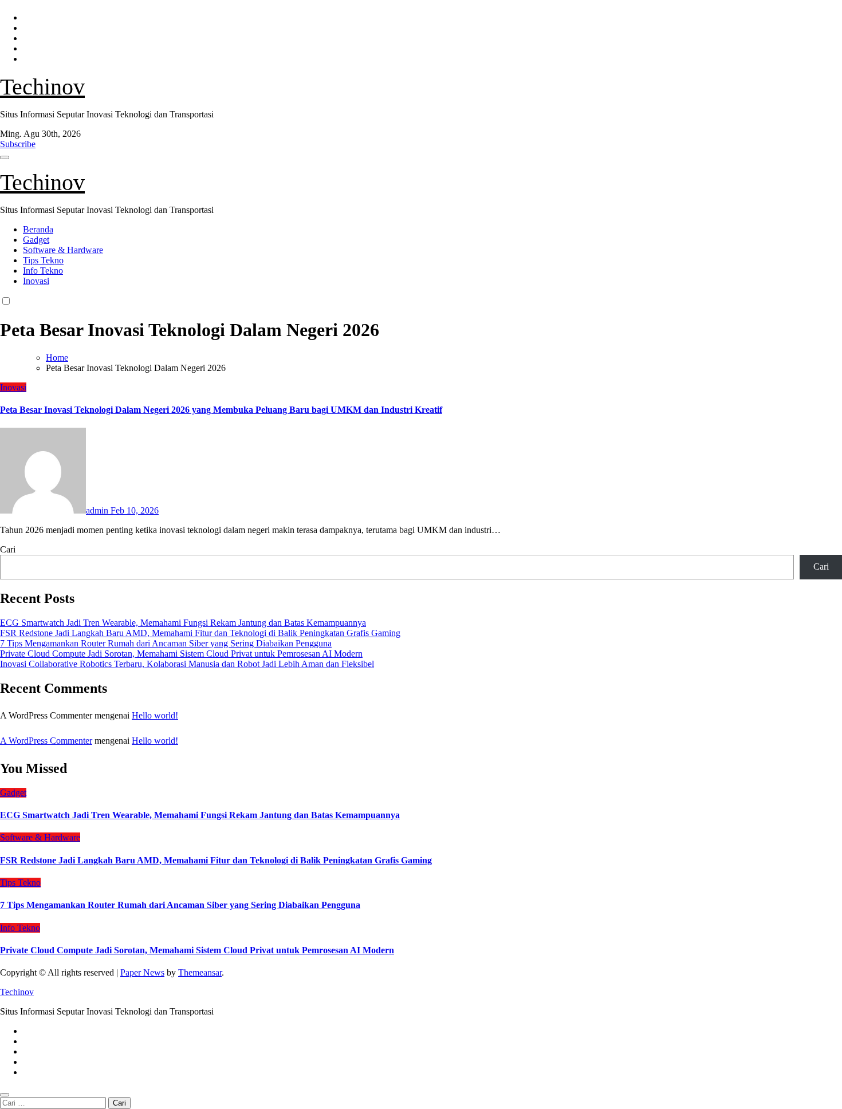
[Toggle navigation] (4, 157)
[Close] (4, 1094)
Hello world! (155, 715)
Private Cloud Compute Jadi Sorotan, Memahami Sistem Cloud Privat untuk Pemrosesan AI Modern (181, 653)
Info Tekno (43, 270)
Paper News (142, 972)
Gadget (36, 239)
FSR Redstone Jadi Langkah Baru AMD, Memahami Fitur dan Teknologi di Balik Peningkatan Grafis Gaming (200, 633)
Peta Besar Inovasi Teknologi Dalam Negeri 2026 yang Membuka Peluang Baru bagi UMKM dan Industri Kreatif (221, 410)
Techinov (42, 87)
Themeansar (200, 972)
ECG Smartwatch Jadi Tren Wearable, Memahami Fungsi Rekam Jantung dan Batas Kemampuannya (183, 622)
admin (98, 510)
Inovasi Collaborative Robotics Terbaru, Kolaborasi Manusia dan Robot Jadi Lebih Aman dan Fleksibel (187, 664)
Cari (7, 549)
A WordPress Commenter (46, 740)
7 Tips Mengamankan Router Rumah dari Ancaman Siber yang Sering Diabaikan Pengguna (166, 643)
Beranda (38, 229)
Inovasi (36, 281)
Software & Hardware (63, 250)
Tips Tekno (43, 260)
